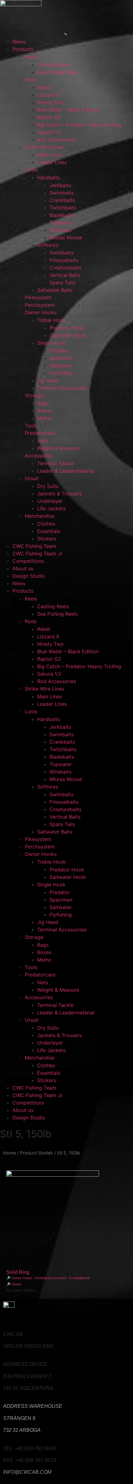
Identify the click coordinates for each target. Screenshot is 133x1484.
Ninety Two (50, 102)
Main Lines (49, 155)
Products (22, 49)
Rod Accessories (56, 139)
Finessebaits (63, 260)
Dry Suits (47, 486)
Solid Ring (17, 1272)
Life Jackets (51, 508)
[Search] (62, 31)
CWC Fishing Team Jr (37, 553)
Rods (30, 79)
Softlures (47, 245)
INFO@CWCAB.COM (27, 1472)
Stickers (46, 538)
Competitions (28, 561)
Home (9, 1153)
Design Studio (28, 576)
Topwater (60, 222)
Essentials (48, 531)
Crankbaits (62, 200)
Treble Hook (51, 320)
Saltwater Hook (67, 335)
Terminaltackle (79, 1278)
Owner (16, 1284)
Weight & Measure (58, 448)
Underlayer (50, 501)
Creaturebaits (65, 267)
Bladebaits (61, 215)
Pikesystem (38, 297)
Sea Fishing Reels (57, 72)
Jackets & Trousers (59, 493)
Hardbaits (48, 177)
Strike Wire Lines (44, 147)
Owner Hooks (41, 312)
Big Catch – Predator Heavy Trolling (79, 125)
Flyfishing (60, 373)
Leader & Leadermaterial (65, 471)
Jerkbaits (60, 185)
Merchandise (39, 516)
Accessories (39, 456)
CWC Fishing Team (34, 546)
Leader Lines (52, 162)
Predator (59, 350)
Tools (31, 425)
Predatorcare (40, 433)
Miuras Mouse (65, 237)
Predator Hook (66, 328)
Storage (34, 395)
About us (22, 568)
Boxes (44, 410)
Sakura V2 (49, 132)
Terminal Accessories (62, 388)
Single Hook (51, 343)
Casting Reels (53, 65)
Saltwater (60, 365)
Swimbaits (61, 193)
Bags (43, 403)
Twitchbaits (62, 207)
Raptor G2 (49, 117)
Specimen (60, 358)
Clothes (46, 524)
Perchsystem (40, 305)
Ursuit (32, 478)
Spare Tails (62, 282)
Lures (31, 170)
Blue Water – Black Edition (67, 110)
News (18, 42)
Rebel (43, 87)
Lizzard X (48, 95)
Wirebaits (60, 230)
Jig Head (47, 380)
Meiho (44, 418)
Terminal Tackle (55, 463)
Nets (42, 441)
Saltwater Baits (54, 290)
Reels (31, 57)
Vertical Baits (64, 275)
